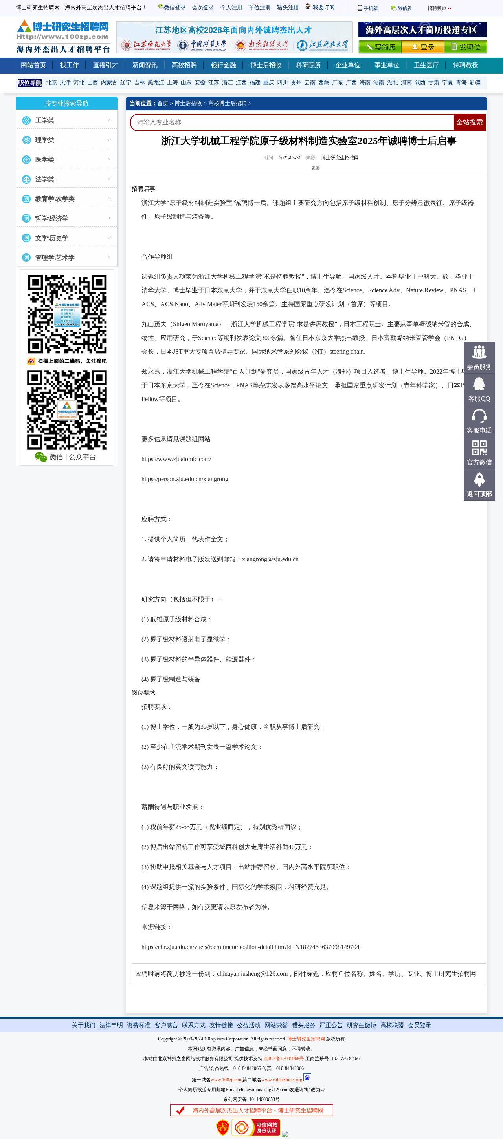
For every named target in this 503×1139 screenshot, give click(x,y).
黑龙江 (156, 83)
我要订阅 (323, 8)
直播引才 (105, 65)
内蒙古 (109, 83)
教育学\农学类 (55, 198)
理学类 (44, 140)
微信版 (405, 8)
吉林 (139, 83)
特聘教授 (465, 65)
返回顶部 (479, 494)
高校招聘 (184, 65)
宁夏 (447, 83)
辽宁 (125, 83)
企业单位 (347, 65)
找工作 (69, 65)
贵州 (296, 83)
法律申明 (111, 1025)
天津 (65, 83)
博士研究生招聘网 (306, 1039)
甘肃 (433, 83)
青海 (461, 83)
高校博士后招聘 (227, 103)
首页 (162, 103)
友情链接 (221, 1025)
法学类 (44, 179)
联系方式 (194, 1025)
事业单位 (387, 65)
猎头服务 (304, 1025)
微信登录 (175, 8)
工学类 (44, 120)
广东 (337, 83)
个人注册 (231, 8)
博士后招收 (266, 65)
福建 (255, 83)
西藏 (323, 83)
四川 (282, 83)
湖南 (378, 83)
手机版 (371, 8)
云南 (310, 83)
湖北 (392, 83)
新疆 (475, 83)
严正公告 (331, 1025)
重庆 (268, 83)
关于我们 (83, 1025)
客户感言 (166, 1025)
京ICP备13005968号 (284, 1058)
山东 (186, 83)
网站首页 (33, 65)
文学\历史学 (51, 238)
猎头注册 (288, 8)
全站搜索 (469, 122)
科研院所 (308, 65)
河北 (78, 83)
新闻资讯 (145, 65)
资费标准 (139, 1025)
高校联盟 (392, 1025)
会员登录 (203, 8)
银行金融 (223, 65)
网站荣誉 (276, 1025)
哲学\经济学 (51, 218)
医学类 (44, 159)
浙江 (227, 83)
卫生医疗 (426, 65)
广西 (351, 83)
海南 (365, 83)
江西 (241, 83)
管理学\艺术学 (55, 257)
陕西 (420, 83)
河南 (406, 83)
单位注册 (260, 8)
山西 (92, 83)
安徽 (200, 83)
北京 (51, 83)
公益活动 (249, 1025)
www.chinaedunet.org (281, 1079)
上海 (172, 83)
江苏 (213, 83)
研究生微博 (361, 1025)
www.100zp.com (226, 1079)
